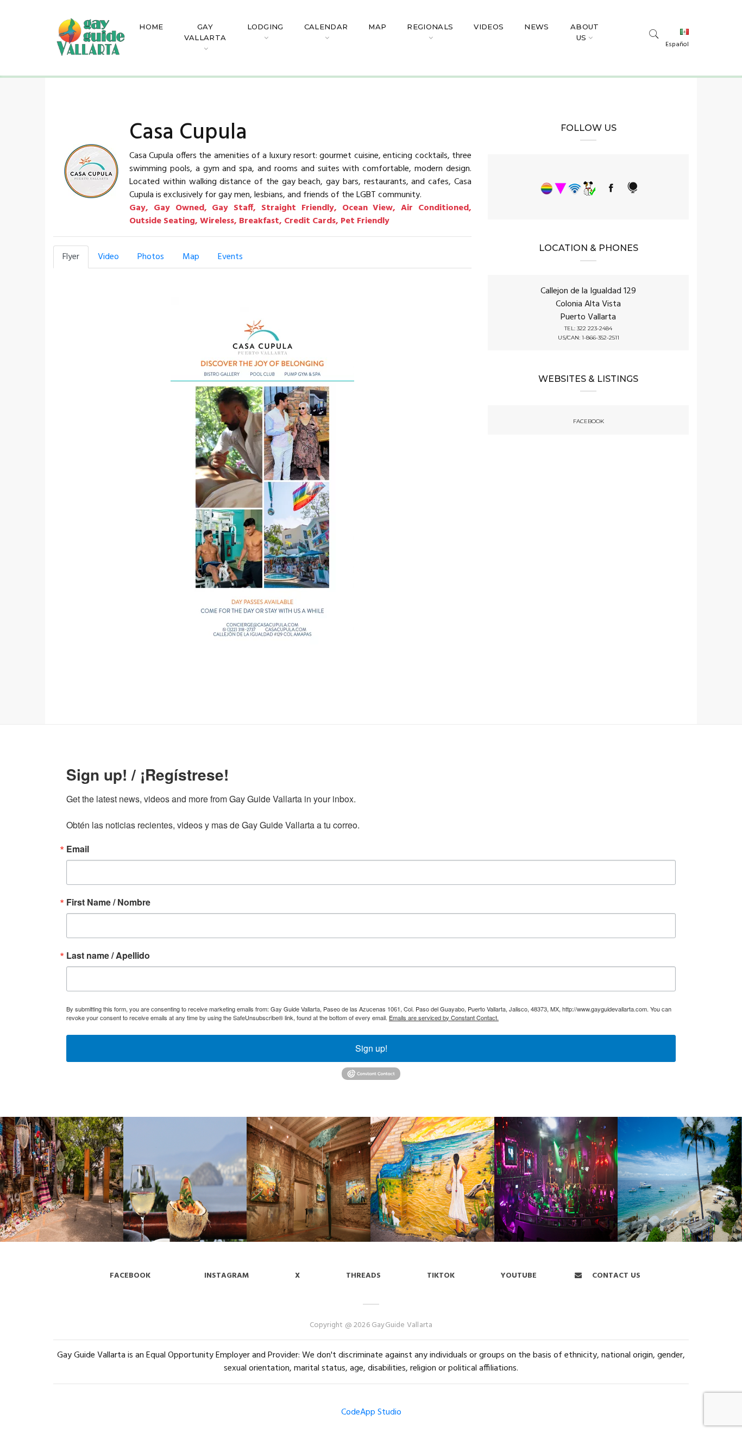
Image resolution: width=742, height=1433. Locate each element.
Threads (363, 1275)
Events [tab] (230, 257)
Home (151, 26)
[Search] (654, 33)
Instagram (225, 1275)
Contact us (615, 1275)
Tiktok (441, 1275)
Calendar (326, 26)
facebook (588, 421)
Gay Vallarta (205, 32)
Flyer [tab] (70, 257)
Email (77, 849)
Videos (489, 26)
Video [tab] (108, 257)
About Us (584, 32)
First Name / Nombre (108, 902)
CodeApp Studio (371, 1412)
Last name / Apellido (108, 955)
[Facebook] (611, 188)
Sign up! (371, 1048)
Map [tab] (191, 257)
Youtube (519, 1275)
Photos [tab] (150, 257)
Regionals (430, 26)
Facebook (130, 1275)
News (536, 26)
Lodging (265, 26)
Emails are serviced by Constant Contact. (444, 1017)
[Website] (631, 188)
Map (377, 26)
